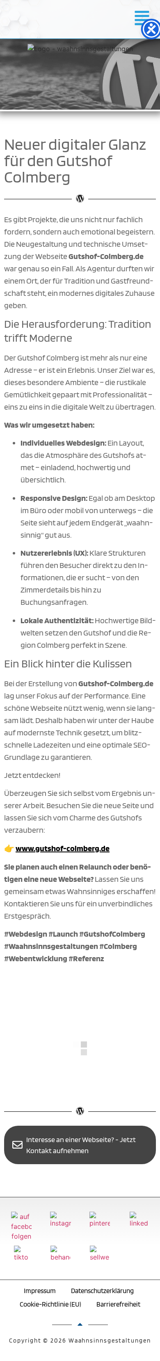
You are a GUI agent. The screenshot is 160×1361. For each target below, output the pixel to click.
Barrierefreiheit (118, 1304)
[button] (142, 19)
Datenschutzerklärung (102, 1291)
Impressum (40, 1291)
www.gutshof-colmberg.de (63, 848)
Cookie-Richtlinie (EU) (50, 1304)
